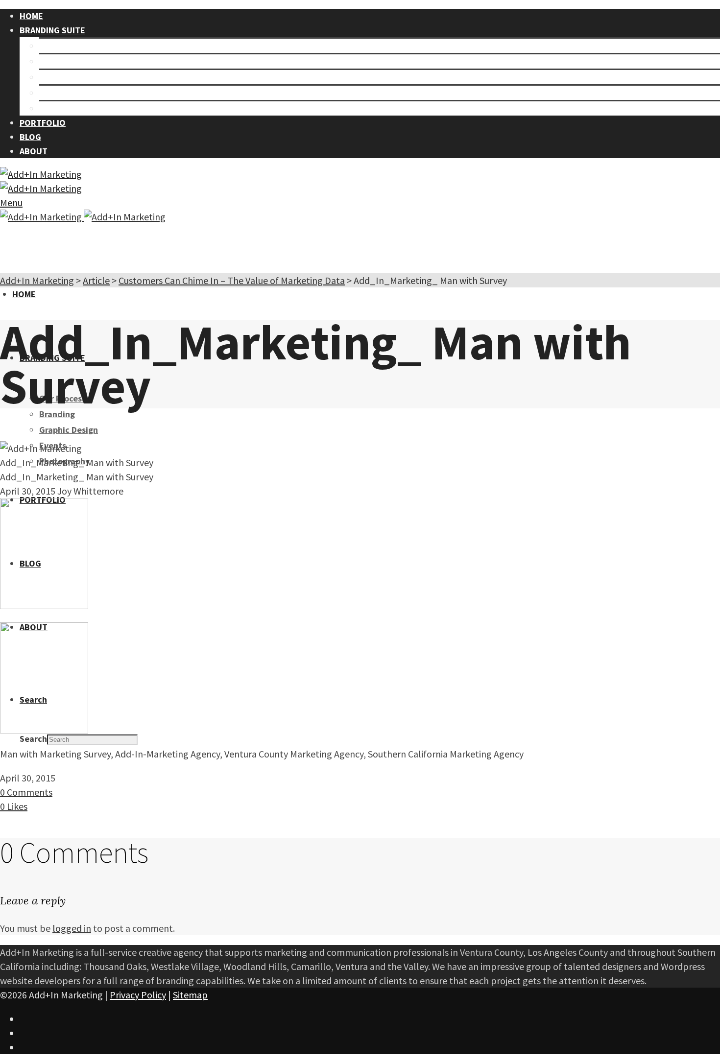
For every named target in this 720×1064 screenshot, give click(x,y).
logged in (71, 928)
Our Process (62, 45)
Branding (57, 61)
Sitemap (190, 995)
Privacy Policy (138, 995)
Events (52, 92)
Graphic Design (68, 77)
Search (33, 738)
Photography (64, 108)
